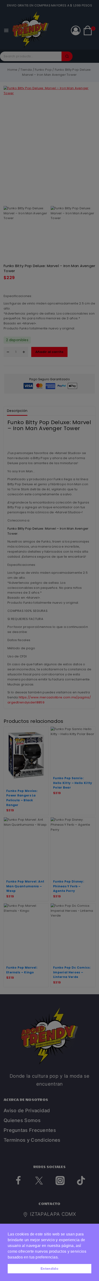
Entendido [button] (49, 1268)
